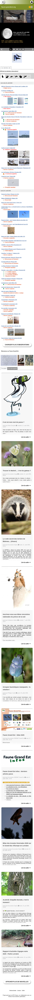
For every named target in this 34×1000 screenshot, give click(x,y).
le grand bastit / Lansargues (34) (9, 304)
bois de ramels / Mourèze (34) (8, 291)
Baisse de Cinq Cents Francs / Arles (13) (11, 202)
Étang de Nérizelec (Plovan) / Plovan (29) (11, 257)
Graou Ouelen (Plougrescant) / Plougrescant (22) (13, 249)
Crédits (23, 990)
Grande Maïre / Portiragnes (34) (9, 299)
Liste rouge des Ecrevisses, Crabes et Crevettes (18, 785)
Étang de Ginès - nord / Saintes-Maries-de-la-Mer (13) (14, 220)
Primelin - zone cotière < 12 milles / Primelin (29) (13, 270)
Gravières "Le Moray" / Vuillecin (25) (10, 253)
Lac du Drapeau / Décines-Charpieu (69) (11, 172)
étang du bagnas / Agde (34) (8, 295)
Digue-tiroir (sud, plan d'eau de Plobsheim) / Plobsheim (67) (16, 168)
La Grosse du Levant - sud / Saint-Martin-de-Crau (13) (14, 224)
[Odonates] (25, 76)
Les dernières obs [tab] (5, 68)
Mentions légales (13, 990)
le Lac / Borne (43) (5, 128)
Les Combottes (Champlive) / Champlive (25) (12, 107)
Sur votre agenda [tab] (12, 368)
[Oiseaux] (3, 76)
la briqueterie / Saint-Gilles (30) (9, 111)
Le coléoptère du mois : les (16, 787)
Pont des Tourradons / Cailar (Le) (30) (10, 123)
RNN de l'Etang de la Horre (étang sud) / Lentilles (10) (14, 86)
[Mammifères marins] (12, 76)
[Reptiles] (16, 76)
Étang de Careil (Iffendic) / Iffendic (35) (10, 314)
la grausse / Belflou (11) (7, 90)
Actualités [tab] (4, 368)
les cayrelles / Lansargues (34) (9, 308)
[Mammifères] (7, 76)
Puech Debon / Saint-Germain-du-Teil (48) (11, 338)
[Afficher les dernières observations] (9, 71)
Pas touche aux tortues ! (12, 788)
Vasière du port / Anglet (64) (8, 148)
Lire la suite (25, 437)
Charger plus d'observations (17, 344)
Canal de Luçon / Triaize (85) (8, 176)
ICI (15, 966)
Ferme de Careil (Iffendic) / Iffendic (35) (11, 326)
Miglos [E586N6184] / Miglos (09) (9, 198)
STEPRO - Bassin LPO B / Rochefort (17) (11, 245)
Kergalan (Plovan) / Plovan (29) (9, 261)
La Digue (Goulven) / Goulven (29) (9, 266)
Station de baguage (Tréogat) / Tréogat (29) (11, 278)
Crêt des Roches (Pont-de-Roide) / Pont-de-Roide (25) (14, 95)
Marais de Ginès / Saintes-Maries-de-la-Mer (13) (13, 236)
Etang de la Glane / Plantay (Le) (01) (10, 194)
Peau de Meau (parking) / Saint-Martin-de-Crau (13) (13, 240)
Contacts (19, 990)
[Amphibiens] (20, 76)
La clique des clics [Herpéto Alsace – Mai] (17, 790)
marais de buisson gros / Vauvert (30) (10, 287)
